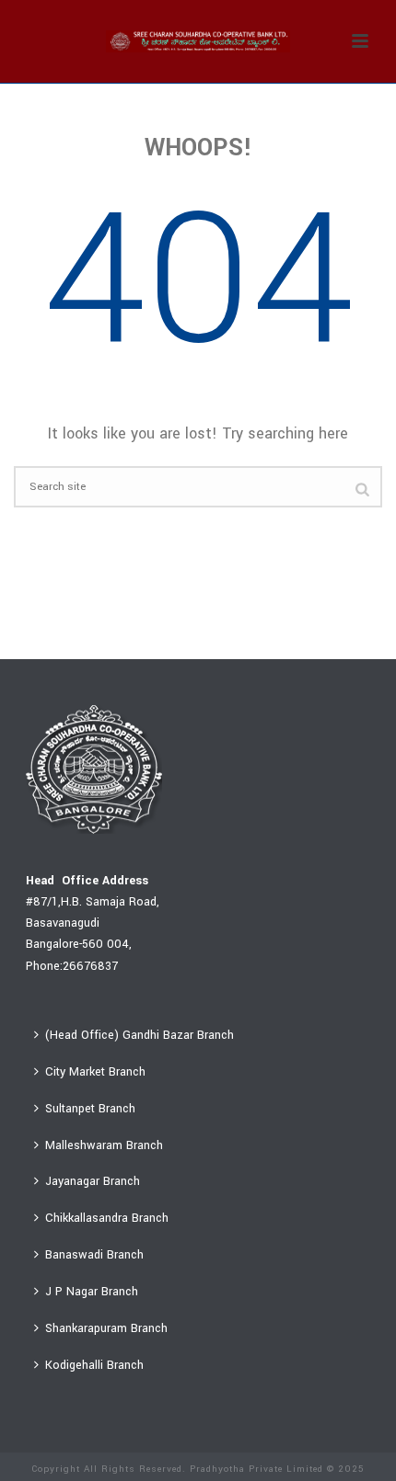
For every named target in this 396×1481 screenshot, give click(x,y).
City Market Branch (95, 1072)
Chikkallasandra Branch (107, 1218)
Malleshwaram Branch (104, 1145)
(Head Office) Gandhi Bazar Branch (139, 1035)
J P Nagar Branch (91, 1291)
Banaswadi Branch (94, 1255)
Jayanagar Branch (92, 1181)
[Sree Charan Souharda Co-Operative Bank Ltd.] (198, 41)
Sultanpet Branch (90, 1108)
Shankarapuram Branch (106, 1328)
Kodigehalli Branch (94, 1365)
